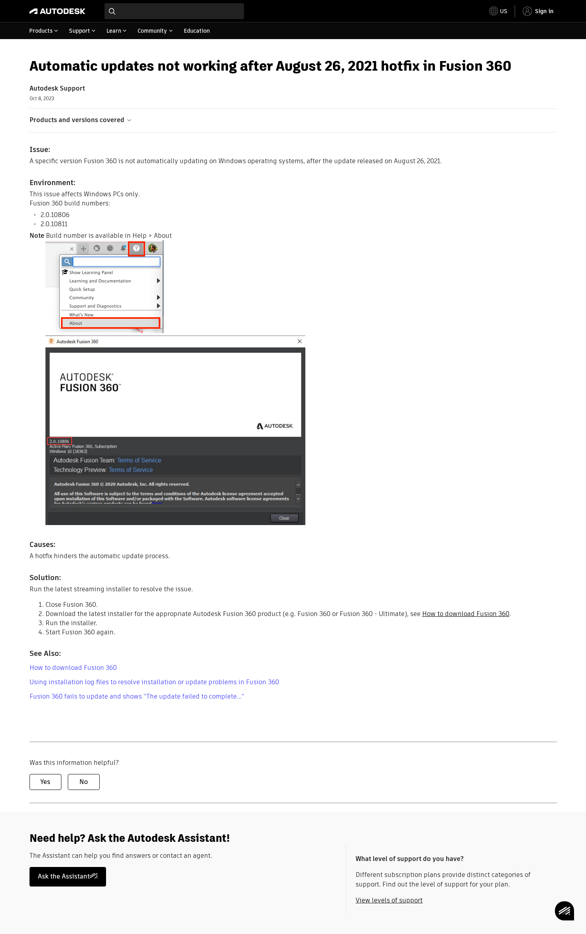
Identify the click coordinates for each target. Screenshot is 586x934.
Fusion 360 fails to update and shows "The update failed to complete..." (136, 696)
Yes (45, 781)
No (83, 781)
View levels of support (389, 900)
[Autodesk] (57, 11)
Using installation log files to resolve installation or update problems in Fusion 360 (154, 682)
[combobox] (174, 11)
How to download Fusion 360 (465, 613)
